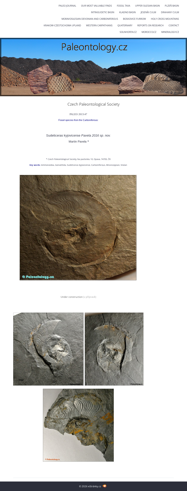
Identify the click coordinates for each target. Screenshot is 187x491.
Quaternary (124, 25)
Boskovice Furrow (134, 18)
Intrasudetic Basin (102, 12)
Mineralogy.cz (170, 32)
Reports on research (150, 25)
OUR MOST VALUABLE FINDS (96, 5)
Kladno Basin (127, 12)
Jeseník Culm (148, 12)
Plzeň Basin (172, 5)
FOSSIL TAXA (123, 5)
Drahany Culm (170, 12)
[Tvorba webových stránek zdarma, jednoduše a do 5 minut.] (105, 485)
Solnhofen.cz (128, 32)
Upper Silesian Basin (147, 5)
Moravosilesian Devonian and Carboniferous (90, 18)
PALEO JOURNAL (67, 5)
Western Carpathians (99, 25)
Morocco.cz (149, 32)
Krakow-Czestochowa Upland (62, 25)
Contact (174, 25)
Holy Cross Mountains (165, 18)
